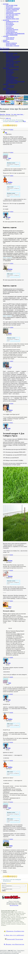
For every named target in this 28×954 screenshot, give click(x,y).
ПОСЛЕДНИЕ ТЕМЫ (11, 5)
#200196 (11, 742)
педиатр (9, 257)
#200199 (11, 677)
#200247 (11, 361)
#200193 (11, 839)
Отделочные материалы (12, 29)
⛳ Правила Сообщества (14, 931)
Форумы (8, 114)
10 (12, 125)
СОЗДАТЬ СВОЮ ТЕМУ (12, 18)
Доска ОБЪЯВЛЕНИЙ (11, 35)
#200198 (11, 712)
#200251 (11, 422)
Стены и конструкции (11, 32)
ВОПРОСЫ (6, 20)
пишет (5, 257)
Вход (1, 48)
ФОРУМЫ (5, 4)
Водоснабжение (10, 24)
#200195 (11, 760)
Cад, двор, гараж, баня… (12, 14)
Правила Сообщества (11, 43)
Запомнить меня (8, 889)
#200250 (11, 570)
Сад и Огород (9, 25)
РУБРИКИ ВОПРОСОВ (12, 21)
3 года (16, 121)
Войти (4, 890)
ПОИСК (5, 40)
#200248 (11, 403)
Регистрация (6, 48)
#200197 (11, 694)
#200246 (11, 327)
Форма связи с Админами (12, 45)
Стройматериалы (10, 31)
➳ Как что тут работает (14, 935)
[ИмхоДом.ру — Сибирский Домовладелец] (7, 1)
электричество (9, 12)
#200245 (11, 263)
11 (14, 125)
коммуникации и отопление (13, 13)
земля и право (9, 6)
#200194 (11, 802)
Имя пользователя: (7, 885)
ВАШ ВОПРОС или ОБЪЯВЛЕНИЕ (15, 33)
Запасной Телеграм (14, 939)
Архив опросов (10, 39)
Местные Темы (10, 17)
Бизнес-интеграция (11, 44)
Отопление (9, 26)
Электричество (10, 28)
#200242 (11, 152)
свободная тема (10, 16)
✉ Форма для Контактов (14, 944)
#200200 (11, 657)
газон (7, 118)
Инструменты (9, 22)
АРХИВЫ (5, 36)
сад (10, 118)
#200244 (11, 211)
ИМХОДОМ (6, 41)
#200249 (11, 554)
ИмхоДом (2, 114)
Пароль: (4, 887)
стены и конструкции (11, 10)
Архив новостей (10, 37)
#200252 (11, 601)
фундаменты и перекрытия (13, 8)
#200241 (11, 129)
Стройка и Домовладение (12, 9)
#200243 (11, 175)
